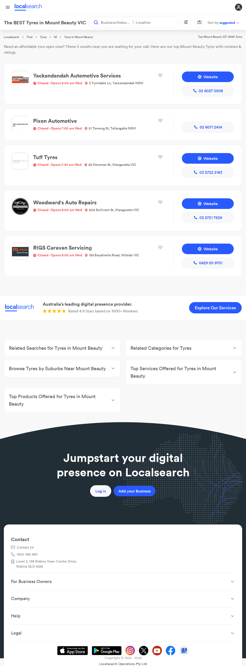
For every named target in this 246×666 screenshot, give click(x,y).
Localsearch (11, 37)
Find (29, 37)
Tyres (43, 37)
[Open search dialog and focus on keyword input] (93, 22)
